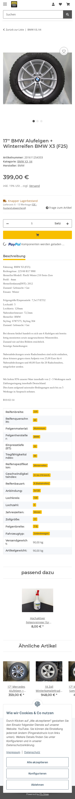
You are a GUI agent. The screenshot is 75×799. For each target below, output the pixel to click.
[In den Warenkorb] (6, 42)
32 (35, 446)
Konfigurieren (37, 773)
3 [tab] (41, 121)
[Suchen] (67, 14)
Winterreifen (40, 465)
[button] (53, 4)
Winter (37, 512)
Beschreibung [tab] (14, 256)
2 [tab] (37, 121)
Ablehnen (37, 784)
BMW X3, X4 (24, 161)
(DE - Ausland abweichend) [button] (20, 206)
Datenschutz (32, 752)
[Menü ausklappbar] (5, 2)
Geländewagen (41, 533)
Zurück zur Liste (15, 29)
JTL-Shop (44, 794)
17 (35, 519)
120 (35, 497)
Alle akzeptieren (37, 762)
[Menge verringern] (7, 223)
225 (35, 411)
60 (35, 420)
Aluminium (39, 428)
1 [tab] (33, 121)
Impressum (13, 752)
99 (35, 455)
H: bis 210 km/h (41, 475)
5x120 (37, 490)
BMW (36, 436)
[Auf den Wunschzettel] (64, 51)
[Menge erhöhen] (67, 223)
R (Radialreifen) (41, 483)
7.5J (35, 526)
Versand (34, 186)
